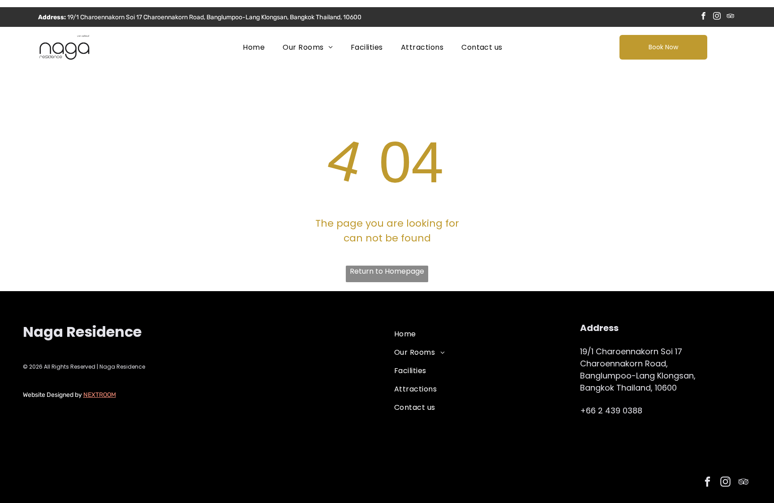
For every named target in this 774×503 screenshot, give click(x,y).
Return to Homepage (387, 271)
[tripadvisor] (730, 17)
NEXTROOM (99, 395)
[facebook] (703, 17)
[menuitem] (254, 47)
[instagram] (716, 17)
